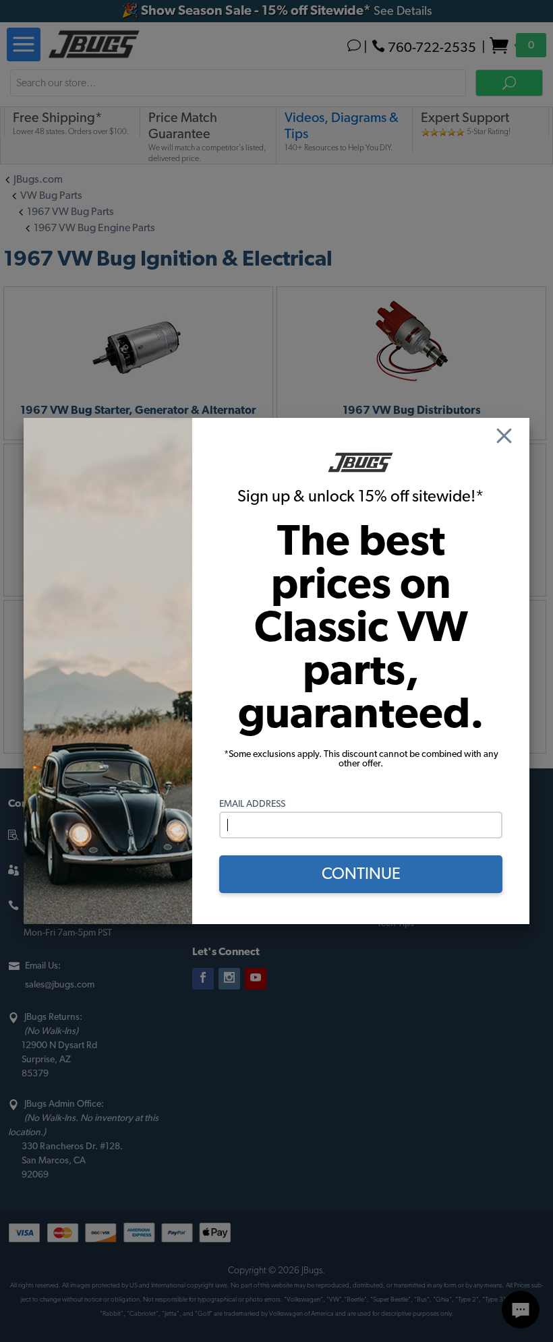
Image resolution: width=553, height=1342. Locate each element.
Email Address (252, 804)
